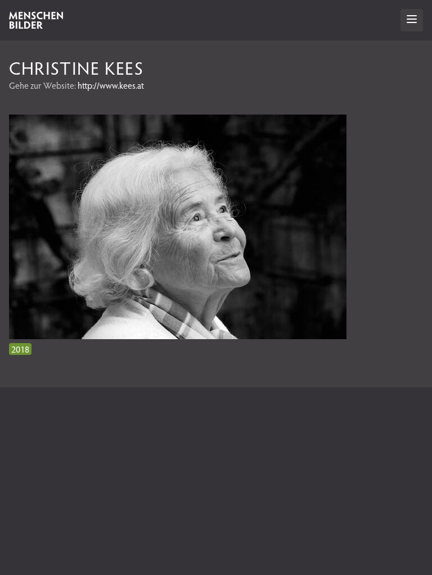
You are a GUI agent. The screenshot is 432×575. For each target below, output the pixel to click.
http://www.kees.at (111, 85)
